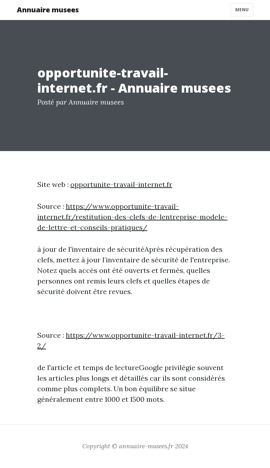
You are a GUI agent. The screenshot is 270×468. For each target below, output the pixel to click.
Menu (242, 10)
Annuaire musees (48, 9)
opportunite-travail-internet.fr (121, 184)
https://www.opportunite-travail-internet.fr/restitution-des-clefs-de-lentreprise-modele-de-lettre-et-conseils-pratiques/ (132, 217)
